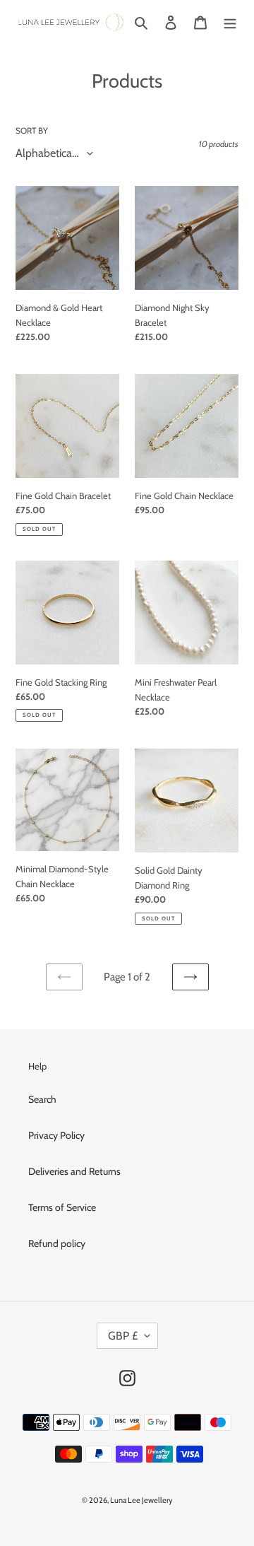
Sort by (32, 130)
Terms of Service (62, 1207)
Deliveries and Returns (74, 1171)
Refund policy (56, 1243)
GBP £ (123, 1335)
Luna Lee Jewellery (141, 1500)
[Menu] (230, 22)
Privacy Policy (56, 1135)
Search (42, 1099)
